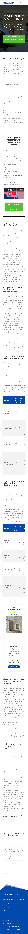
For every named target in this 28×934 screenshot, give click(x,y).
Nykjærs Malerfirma (14, 608)
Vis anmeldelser (14, 666)
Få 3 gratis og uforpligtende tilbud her (14, 207)
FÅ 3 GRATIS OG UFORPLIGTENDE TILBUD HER (14, 39)
